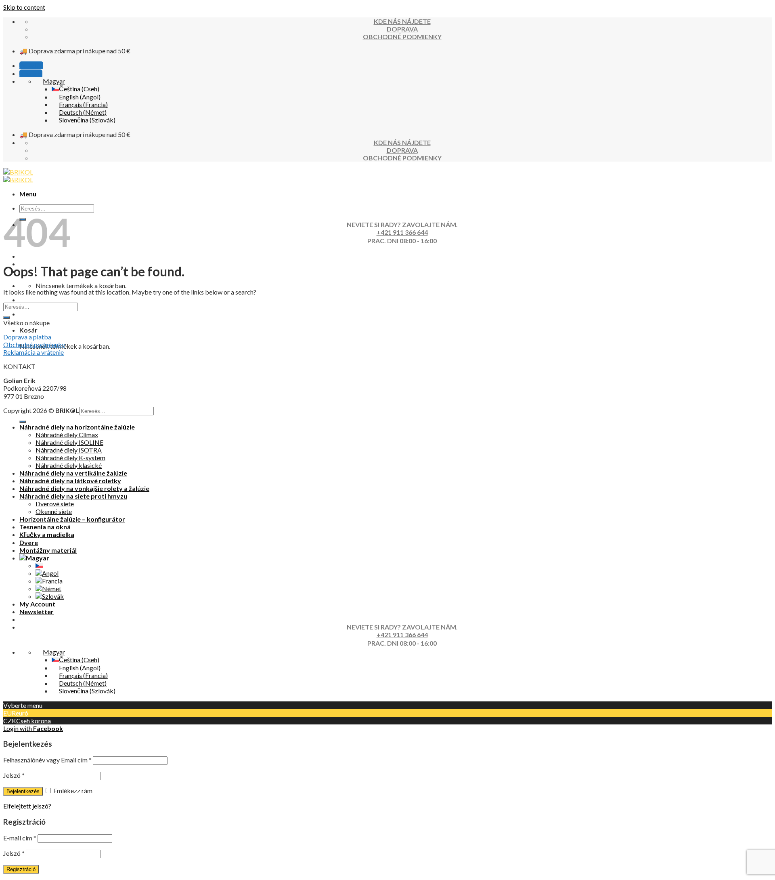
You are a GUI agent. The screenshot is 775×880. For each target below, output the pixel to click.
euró (22, 713)
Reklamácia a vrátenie (33, 352)
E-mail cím (19, 838)
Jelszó (14, 775)
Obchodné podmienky (34, 344)
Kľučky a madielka (46, 534)
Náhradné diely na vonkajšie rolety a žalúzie (84, 488)
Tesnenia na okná (45, 527)
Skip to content (24, 7)
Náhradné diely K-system (70, 457)
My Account (37, 604)
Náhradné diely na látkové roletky (70, 480)
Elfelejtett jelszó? (27, 806)
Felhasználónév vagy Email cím (47, 760)
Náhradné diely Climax (67, 434)
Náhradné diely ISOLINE (69, 442)
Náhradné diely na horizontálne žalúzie (77, 427)
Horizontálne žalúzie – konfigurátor (72, 519)
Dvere (28, 542)
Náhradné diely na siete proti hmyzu (73, 496)
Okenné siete (54, 511)
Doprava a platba (27, 337)
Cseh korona (33, 720)
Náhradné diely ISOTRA (69, 450)
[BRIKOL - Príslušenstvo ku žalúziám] (18, 175)
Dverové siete (55, 503)
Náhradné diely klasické (69, 465)
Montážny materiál (48, 550)
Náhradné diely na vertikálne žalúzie (73, 473)
